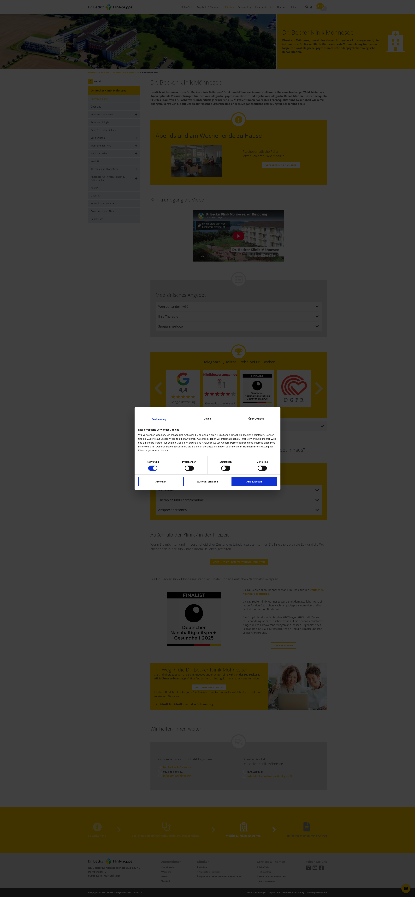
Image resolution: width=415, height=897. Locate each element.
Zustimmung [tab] (159, 419)
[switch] (189, 468)
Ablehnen (160, 481)
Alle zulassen (254, 481)
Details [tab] (208, 418)
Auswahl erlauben (207, 481)
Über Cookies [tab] (256, 418)
